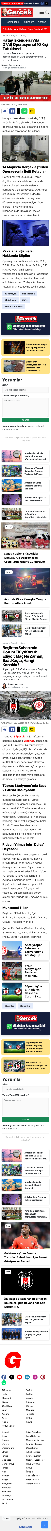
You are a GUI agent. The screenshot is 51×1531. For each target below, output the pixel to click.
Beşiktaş (29, 740)
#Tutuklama (10, 300)
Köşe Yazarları (33, 1432)
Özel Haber (7, 1405)
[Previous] (3, 29)
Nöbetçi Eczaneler (35, 1459)
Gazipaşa (6, 1459)
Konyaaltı (7, 1483)
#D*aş (25, 300)
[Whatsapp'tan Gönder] (24, 111)
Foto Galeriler (33, 1435)
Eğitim (29, 1394)
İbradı (5, 1467)
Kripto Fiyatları (34, 1455)
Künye (29, 1467)
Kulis (4, 1394)
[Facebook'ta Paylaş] (12, 111)
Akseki (5, 1432)
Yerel (4, 1417)
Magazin (30, 1409)
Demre (5, 1443)
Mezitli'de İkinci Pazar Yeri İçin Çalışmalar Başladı (35, 630)
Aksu (4, 1435)
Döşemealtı (8, 1447)
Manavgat (7, 1495)
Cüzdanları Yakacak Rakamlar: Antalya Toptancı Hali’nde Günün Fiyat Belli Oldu (35, 471)
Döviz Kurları (32, 1447)
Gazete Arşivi (33, 1483)
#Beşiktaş (9, 1006)
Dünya (29, 1405)
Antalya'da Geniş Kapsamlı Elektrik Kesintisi (33, 485)
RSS (7, 1518)
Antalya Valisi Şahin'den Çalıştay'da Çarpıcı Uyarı (36, 1334)
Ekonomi (6, 1398)
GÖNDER (25, 420)
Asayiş (29, 1398)
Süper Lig (19, 736)
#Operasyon (11, 293)
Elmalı (5, 1451)
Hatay (23, 35)
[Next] (46, 29)
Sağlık (29, 1390)
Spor (23, 643)
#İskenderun (28, 293)
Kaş (4, 1471)
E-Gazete (28, 3)
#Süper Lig (25, 1006)
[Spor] (25, 1235)
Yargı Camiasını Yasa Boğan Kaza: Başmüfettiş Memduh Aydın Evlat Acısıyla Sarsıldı (35, 514)
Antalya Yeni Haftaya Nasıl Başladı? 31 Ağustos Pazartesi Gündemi (25, 29)
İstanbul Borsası (34, 1443)
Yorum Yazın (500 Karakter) (15, 395)
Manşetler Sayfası (35, 1439)
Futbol (29, 1417)
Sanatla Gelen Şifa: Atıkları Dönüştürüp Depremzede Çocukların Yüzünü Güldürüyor (24, 558)
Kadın (5, 1421)
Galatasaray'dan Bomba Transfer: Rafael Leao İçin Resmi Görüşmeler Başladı (25, 1257)
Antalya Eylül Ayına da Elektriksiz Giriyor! (35, 499)
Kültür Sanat (8, 1425)
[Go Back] (44, 1525)
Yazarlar (36, 3)
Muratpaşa (7, 1499)
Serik (4, 1503)
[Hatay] (25, 535)
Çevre (29, 1421)
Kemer (5, 1475)
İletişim (29, 1471)
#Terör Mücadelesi (14, 306)
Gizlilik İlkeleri (33, 1475)
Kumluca (6, 1491)
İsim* (5, 384)
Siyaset (5, 1401)
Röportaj (30, 1401)
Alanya (5, 1439)
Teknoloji (30, 1413)
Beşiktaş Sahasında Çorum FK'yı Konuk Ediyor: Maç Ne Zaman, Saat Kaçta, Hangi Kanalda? (36, 616)
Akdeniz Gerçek (10, 35)
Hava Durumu (33, 1463)
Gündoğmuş (8, 1463)
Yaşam (5, 1413)
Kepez (5, 1479)
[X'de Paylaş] (18, 111)
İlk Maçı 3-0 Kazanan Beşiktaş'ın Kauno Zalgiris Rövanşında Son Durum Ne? (25, 1303)
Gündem (6, 1390)
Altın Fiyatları (33, 1451)
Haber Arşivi (32, 1479)
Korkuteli (6, 1487)
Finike (5, 1455)
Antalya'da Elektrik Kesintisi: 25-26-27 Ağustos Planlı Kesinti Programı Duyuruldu (35, 456)
